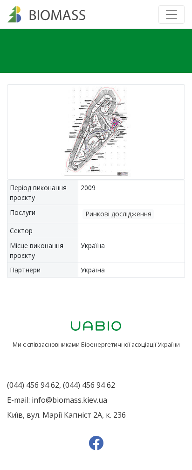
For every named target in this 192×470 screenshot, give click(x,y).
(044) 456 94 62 (33, 385)
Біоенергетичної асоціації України (130, 344)
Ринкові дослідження (118, 213)
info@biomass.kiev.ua (69, 400)
